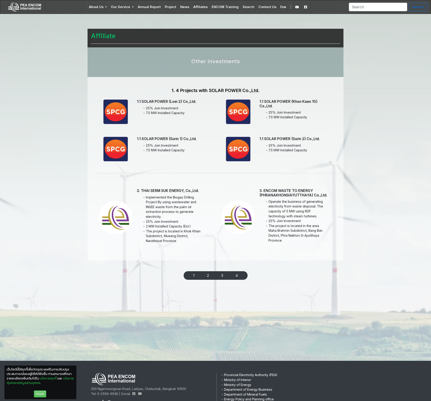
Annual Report (149, 7)
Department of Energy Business (248, 389)
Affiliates (200, 7)
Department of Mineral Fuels (245, 394)
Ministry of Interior (237, 380)
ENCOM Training (225, 7)
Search (248, 7)
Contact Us (267, 7)
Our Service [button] (121, 7)
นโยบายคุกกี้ (48, 378)
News (184, 7)
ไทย (283, 7)
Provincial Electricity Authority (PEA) (250, 375)
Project (170, 7)
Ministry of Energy (237, 385)
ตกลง (40, 394)
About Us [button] (96, 7)
